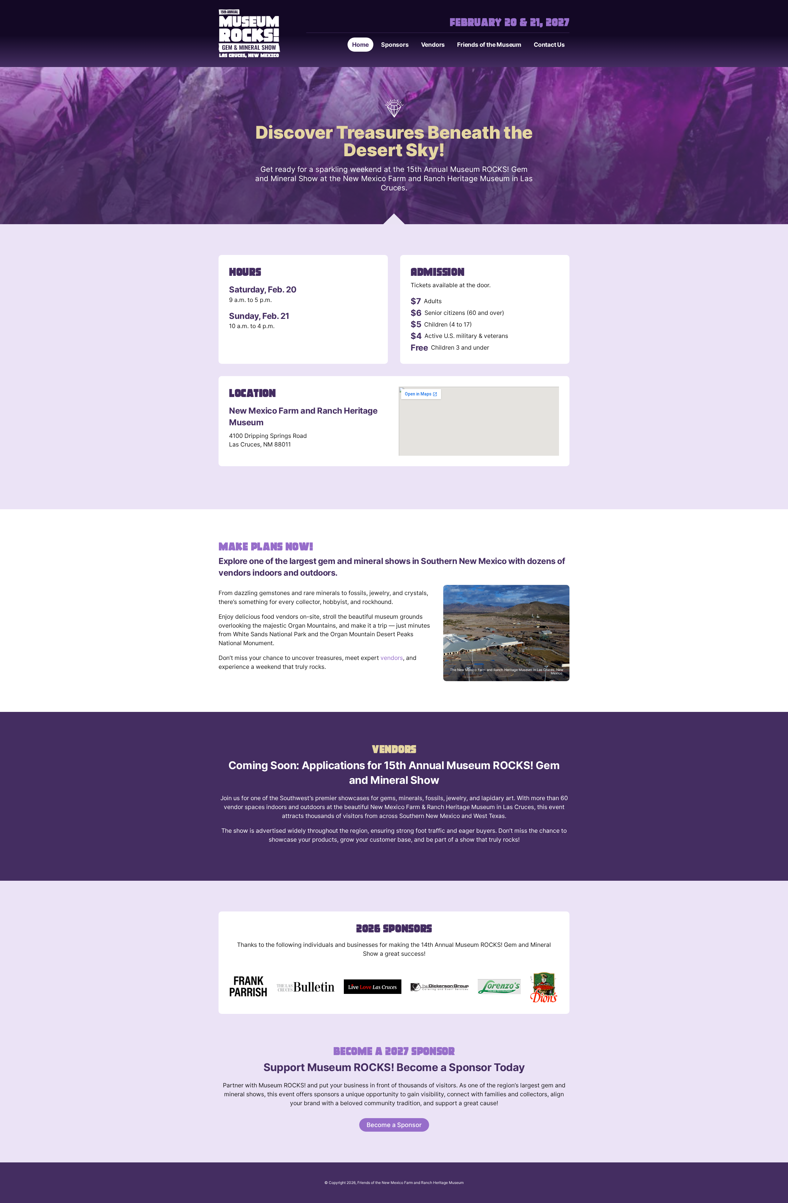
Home (360, 44)
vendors (391, 657)
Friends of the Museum (489, 44)
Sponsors (394, 44)
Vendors (433, 44)
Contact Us (549, 44)
